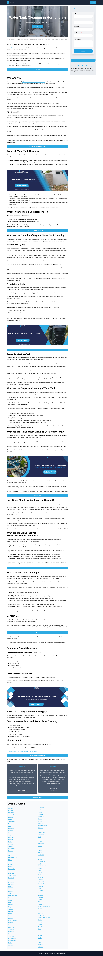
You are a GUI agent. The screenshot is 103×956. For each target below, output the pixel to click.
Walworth (10, 909)
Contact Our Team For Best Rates (37, 146)
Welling (10, 835)
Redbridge (11, 828)
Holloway (10, 922)
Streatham (40, 821)
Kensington (41, 834)
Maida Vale (41, 823)
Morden (40, 870)
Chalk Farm (41, 807)
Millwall (10, 880)
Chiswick (40, 877)
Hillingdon (40, 944)
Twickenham (41, 915)
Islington (10, 907)
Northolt (40, 922)
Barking (10, 823)
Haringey (10, 911)
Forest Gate (11, 837)
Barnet (39, 839)
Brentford (40, 897)
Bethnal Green (12, 889)
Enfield (10, 913)
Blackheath (11, 877)
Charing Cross (12, 933)
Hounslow (40, 926)
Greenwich (11, 882)
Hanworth (40, 935)
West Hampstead (42, 825)
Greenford (40, 913)
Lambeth (10, 945)
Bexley (10, 841)
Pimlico (40, 812)
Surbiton (40, 919)
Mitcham (40, 859)
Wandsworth (41, 843)
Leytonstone (11, 844)
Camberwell (11, 924)
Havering (10, 819)
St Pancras (11, 929)
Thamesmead (11, 821)
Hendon (40, 845)
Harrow (40, 908)
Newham (10, 830)
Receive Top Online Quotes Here (37, 350)
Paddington (41, 816)
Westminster (11, 936)
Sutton (39, 888)
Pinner (39, 928)
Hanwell (40, 910)
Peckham (10, 902)
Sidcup (10, 855)
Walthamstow (11, 853)
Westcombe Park (12, 857)
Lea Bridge (11, 884)
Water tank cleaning (11, 48)
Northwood (41, 940)
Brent (39, 836)
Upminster (9, 751)
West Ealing (41, 904)
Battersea (40, 827)
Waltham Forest (12, 862)
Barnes (40, 872)
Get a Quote (36, 26)
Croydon (40, 841)
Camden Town (12, 938)
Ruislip (40, 937)
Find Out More (37, 495)
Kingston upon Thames (44, 917)
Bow (9, 871)
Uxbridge (40, 946)
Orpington (10, 904)
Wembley (40, 886)
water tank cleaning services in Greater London (33, 81)
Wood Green (11, 916)
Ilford (9, 826)
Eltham (10, 859)
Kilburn (40, 830)
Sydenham (11, 931)
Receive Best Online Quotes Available (37, 230)
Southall (40, 924)
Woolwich (10, 832)
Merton (39, 863)
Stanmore (40, 895)
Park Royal (41, 881)
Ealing (39, 901)
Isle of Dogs (11, 873)
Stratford (10, 846)
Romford (14, 751)
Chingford (10, 864)
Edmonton (10, 898)
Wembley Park (41, 884)
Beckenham (11, 927)
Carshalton (41, 875)
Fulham (40, 850)
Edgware (40, 879)
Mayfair (40, 809)
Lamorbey (10, 850)
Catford (10, 900)
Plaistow (10, 839)
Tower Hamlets (12, 875)
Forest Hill (10, 918)
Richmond (40, 899)
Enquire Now (37, 568)
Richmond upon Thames (44, 906)
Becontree (34, 751)
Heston (40, 931)
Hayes (39, 933)
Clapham (40, 814)
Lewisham (10, 891)
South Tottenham (12, 895)
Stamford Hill (11, 893)
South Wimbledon (42, 866)
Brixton (10, 942)
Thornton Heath (42, 832)
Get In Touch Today (37, 69)
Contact (93, 2)
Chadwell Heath (27, 751)
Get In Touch (37, 632)
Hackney (10, 886)
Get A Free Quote (37, 797)
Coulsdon (40, 890)
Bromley (10, 866)
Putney (40, 857)
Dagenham (20, 751)
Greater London (12, 848)
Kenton (40, 893)
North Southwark (12, 920)
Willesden (40, 848)
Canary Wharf (11, 868)
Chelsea (40, 818)
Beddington (41, 854)
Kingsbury (40, 868)
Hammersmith (41, 861)
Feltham (40, 942)
